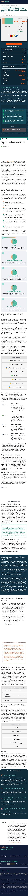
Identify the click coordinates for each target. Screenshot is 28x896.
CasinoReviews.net (5, 861)
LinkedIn (4, 852)
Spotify (18, 852)
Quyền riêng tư (3, 856)
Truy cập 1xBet (14, 44)
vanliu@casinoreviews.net (15, 842)
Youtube (10, 852)
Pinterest (7, 852)
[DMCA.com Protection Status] (11, 863)
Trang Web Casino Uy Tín (6, 5)
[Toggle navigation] (25, 2)
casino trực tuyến (10, 161)
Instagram (15, 852)
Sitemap (26, 856)
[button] (14, 139)
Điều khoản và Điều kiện (15, 856)
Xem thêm (20, 31)
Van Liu (5, 13)
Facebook (13, 852)
